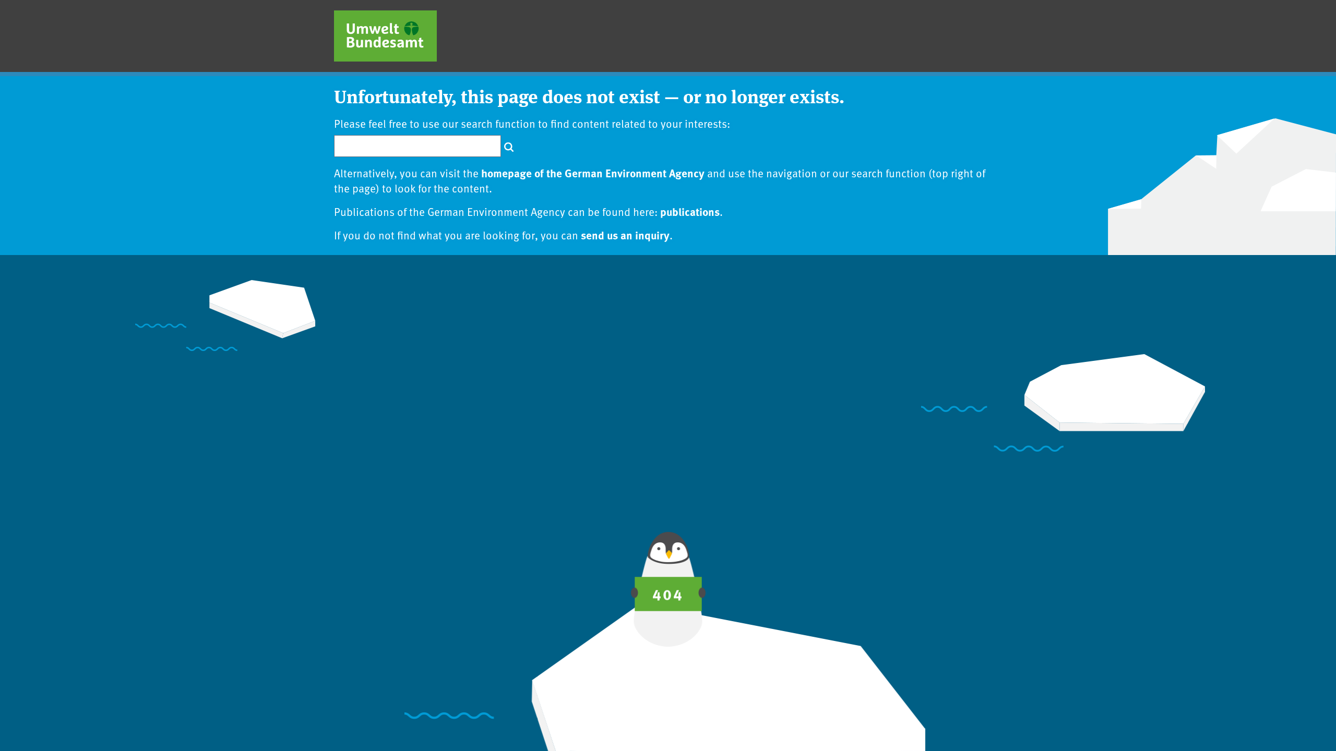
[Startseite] (385, 36)
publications (690, 211)
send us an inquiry (625, 235)
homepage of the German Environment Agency (593, 172)
